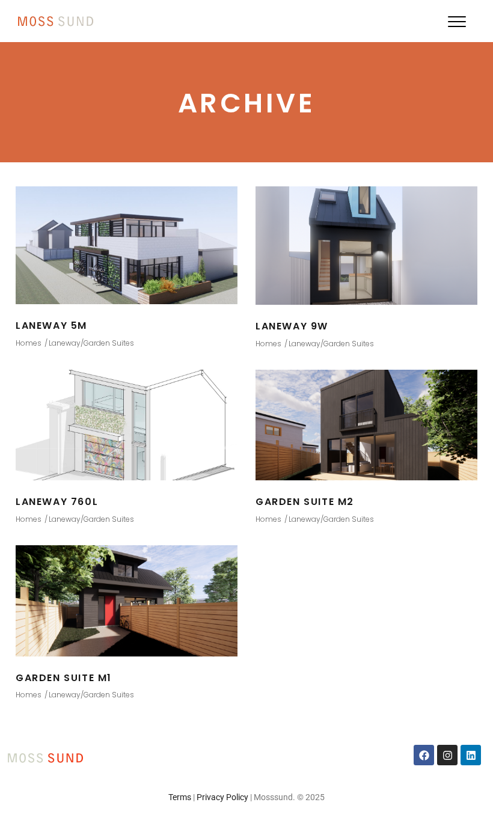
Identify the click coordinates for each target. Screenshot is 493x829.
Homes (28, 343)
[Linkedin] (471, 755)
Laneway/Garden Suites (91, 343)
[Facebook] (424, 755)
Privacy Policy (222, 797)
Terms (179, 797)
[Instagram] (447, 755)
